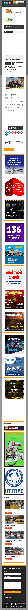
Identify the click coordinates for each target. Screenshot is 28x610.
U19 (7, 57)
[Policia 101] (14, 353)
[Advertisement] (14, 44)
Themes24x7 (14, 604)
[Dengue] (14, 286)
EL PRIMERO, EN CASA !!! (10, 525)
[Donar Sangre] (14, 196)
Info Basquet (13, 603)
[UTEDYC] (14, 493)
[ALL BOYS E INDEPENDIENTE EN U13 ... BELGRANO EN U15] (14, 532)
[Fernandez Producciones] (14, 465)
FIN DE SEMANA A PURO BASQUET (12, 510)
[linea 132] (14, 241)
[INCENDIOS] (14, 308)
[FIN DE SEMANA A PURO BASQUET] (14, 501)
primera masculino (8, 62)
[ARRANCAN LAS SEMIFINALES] (14, 548)
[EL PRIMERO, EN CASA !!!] (14, 516)
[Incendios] (14, 398)
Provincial (13, 62)
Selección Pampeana (19, 62)
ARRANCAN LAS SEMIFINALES (11, 556)
